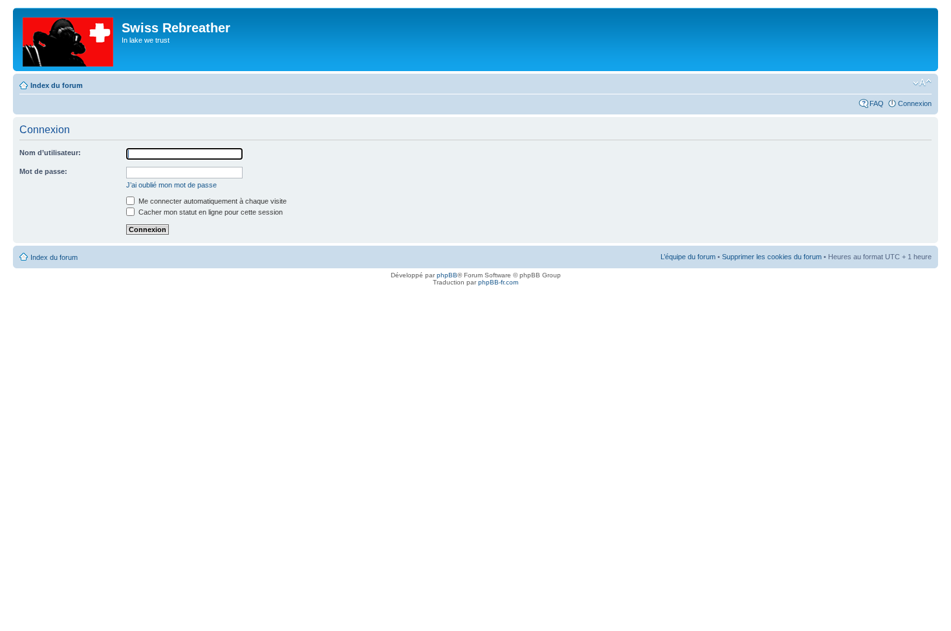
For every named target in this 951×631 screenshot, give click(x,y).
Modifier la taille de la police (922, 83)
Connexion (915, 103)
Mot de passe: (43, 171)
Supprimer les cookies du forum (772, 257)
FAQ (876, 103)
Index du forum (56, 85)
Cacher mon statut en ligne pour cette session (210, 212)
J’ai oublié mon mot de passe (171, 185)
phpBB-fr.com (498, 282)
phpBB (447, 275)
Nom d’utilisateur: (50, 152)
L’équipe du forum (688, 257)
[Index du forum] (69, 39)
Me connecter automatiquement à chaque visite (212, 201)
